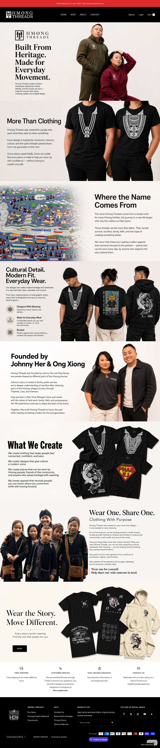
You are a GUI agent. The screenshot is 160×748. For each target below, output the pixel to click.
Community (33, 720)
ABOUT (83, 14)
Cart (151, 14)
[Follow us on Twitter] (131, 714)
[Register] (112, 722)
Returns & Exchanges (63, 716)
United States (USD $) (15, 737)
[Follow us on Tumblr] (151, 714)
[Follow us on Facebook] (124, 714)
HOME (63, 14)
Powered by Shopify (59, 737)
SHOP (73, 14)
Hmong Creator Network (38, 716)
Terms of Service (61, 724)
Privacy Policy (60, 720)
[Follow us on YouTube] (144, 714)
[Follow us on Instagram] (137, 714)
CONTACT (95, 14)
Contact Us (59, 712)
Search (132, 14)
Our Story (32, 712)
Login (141, 14)
